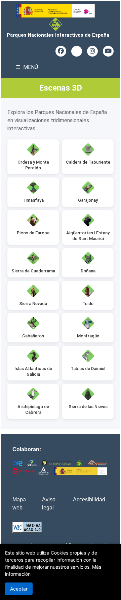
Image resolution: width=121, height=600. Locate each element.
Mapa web (19, 503)
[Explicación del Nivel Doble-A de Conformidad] (27, 527)
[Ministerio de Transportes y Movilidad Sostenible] (58, 11)
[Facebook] (60, 51)
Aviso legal (48, 503)
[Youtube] (108, 51)
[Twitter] (76, 51)
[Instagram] (92, 51)
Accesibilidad (89, 499)
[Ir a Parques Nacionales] (58, 24)
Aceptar (19, 589)
